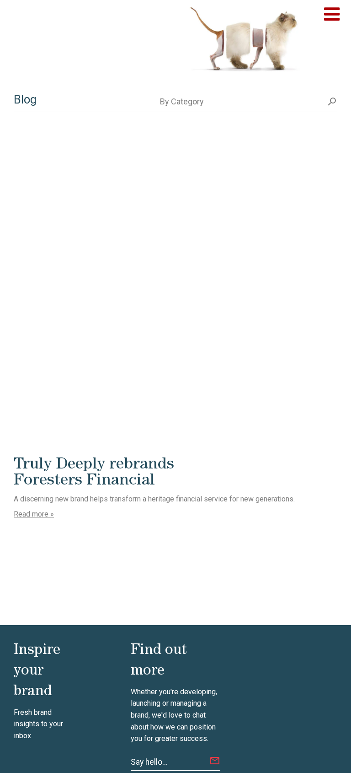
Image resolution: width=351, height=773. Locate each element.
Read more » (34, 514)
